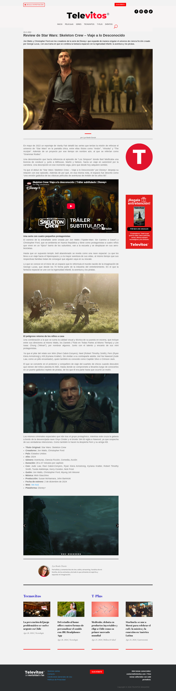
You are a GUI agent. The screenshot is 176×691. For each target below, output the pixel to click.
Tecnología (39, 633)
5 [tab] (68, 554)
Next (117, 525)
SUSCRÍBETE (120, 4)
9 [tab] (75, 554)
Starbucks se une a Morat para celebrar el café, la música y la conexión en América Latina (138, 628)
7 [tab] (71, 554)
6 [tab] (70, 554)
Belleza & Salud (109, 639)
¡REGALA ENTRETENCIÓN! (35, 5)
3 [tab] (65, 554)
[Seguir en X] (146, 11)
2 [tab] (63, 554)
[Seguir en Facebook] (136, 11)
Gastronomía (142, 639)
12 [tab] (80, 554)
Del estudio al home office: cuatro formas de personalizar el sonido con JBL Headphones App (70, 628)
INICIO (59, 24)
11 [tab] (78, 554)
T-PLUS (99, 24)
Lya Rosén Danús (89, 137)
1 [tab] (61, 554)
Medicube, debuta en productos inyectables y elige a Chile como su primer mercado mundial (105, 628)
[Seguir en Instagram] (141, 11)
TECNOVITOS (89, 24)
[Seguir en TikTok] (151, 11)
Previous (24, 525)
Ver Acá (35, 485)
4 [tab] (66, 554)
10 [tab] (76, 554)
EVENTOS (109, 24)
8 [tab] (73, 554)
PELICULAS (69, 24)
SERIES (78, 24)
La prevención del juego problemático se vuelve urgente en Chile (36, 625)
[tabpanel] (71, 525)
